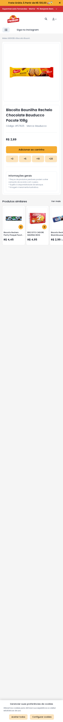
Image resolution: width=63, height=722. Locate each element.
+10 (38, 158)
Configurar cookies (42, 716)
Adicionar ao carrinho (31, 149)
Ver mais (56, 201)
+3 (12, 158)
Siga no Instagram (28, 29)
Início (4, 38)
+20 (51, 158)
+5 (25, 158)
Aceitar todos (18, 716)
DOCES (11, 38)
